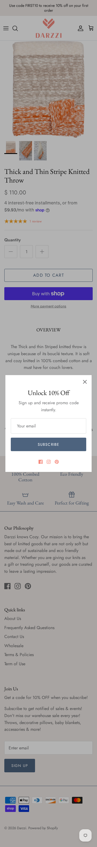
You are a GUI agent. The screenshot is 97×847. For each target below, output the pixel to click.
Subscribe (48, 444)
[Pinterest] (57, 462)
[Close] (85, 382)
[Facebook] (41, 462)
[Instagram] (49, 462)
